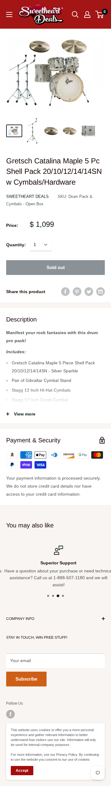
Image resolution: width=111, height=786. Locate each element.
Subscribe (26, 679)
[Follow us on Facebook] (10, 714)
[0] (100, 14)
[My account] (87, 14)
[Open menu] (9, 14)
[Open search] (75, 14)
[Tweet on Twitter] (88, 291)
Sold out (56, 267)
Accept (22, 770)
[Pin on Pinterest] (77, 291)
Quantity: (16, 244)
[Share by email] (100, 291)
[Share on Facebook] (65, 291)
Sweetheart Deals (27, 196)
